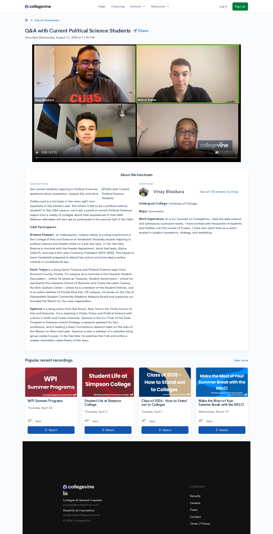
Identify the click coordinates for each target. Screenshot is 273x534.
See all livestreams (47, 20)
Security (195, 496)
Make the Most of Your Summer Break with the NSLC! (221, 403)
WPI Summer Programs (45, 401)
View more (241, 360)
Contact (195, 517)
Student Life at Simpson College (103, 403)
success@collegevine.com (80, 505)
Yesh (38, 421)
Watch (52, 430)
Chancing (117, 6)
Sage (101, 6)
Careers (195, 503)
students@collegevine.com (81, 515)
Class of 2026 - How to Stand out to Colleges (163, 403)
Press (193, 510)
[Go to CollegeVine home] (38, 6)
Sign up (240, 6)
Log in (223, 6)
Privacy (205, 523)
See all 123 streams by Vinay (219, 191)
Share (143, 30)
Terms (194, 523)
